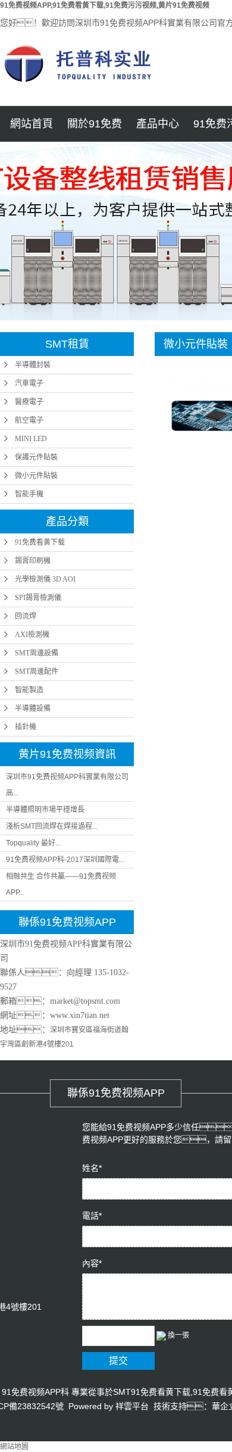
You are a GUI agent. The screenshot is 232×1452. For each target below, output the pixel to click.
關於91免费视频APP (94, 130)
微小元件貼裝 (36, 475)
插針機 (25, 727)
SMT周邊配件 (36, 671)
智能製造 (29, 690)
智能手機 (29, 494)
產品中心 (157, 124)
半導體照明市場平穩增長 (45, 809)
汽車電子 (29, 383)
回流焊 (25, 616)
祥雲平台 (132, 1406)
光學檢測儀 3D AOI (45, 579)
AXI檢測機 (32, 634)
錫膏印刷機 (33, 561)
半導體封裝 (33, 365)
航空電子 (29, 420)
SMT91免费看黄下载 (151, 1392)
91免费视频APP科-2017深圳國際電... (65, 859)
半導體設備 (33, 708)
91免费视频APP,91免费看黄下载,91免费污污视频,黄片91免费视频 (104, 5)
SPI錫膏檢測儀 (38, 598)
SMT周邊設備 (36, 653)
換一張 (178, 1335)
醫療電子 (29, 402)
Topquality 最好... (33, 843)
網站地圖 (14, 1446)
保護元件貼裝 (36, 457)
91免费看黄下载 (40, 542)
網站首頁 (31, 124)
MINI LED (31, 439)
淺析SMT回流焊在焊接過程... (52, 826)
